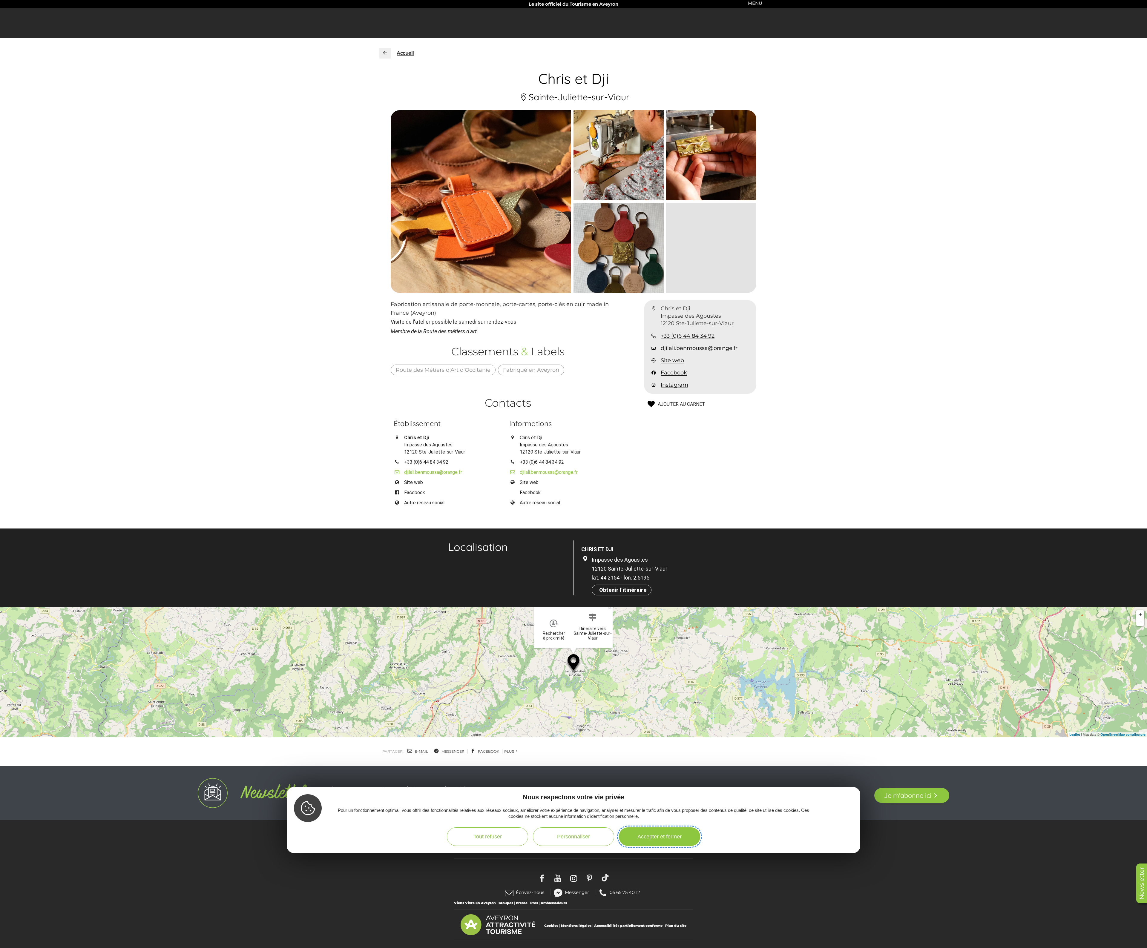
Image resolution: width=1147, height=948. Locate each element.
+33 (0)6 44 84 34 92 (687, 336)
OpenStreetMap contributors (1123, 734)
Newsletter (1141, 883)
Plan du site (675, 926)
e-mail (421, 751)
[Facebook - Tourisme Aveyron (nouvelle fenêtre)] (542, 878)
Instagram (674, 385)
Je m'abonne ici (907, 795)
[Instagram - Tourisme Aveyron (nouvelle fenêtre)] (574, 878)
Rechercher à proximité (554, 635)
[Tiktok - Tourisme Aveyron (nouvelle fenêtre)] (605, 878)
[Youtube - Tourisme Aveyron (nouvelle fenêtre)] (558, 878)
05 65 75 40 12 (624, 892)
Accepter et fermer (659, 837)
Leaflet (1074, 734)
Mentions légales (576, 926)
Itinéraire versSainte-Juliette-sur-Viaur (593, 633)
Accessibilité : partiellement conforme (628, 926)
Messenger (577, 892)
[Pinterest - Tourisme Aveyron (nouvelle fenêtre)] (589, 878)
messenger (452, 751)
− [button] (1140, 622)
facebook (488, 751)
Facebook (674, 373)
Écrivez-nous (530, 892)
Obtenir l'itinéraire (622, 590)
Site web (672, 360)
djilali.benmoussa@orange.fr (699, 348)
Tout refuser (487, 837)
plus (509, 751)
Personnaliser (573, 837)
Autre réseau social (424, 503)
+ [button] (1140, 614)
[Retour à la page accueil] (385, 53)
